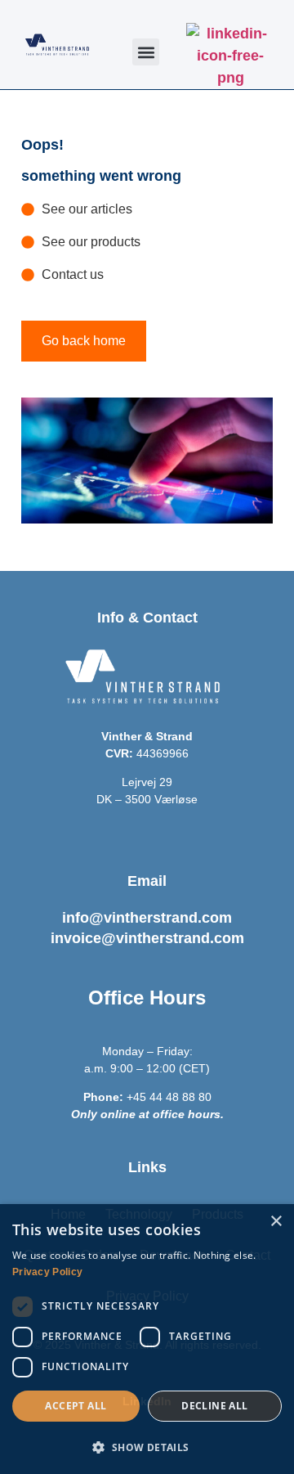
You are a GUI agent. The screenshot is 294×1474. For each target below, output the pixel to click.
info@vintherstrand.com (147, 918)
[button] (145, 51)
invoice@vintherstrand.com (147, 938)
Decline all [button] (214, 1406)
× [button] (276, 1222)
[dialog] (147, 1339)
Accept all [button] (75, 1406)
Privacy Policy (47, 1272)
